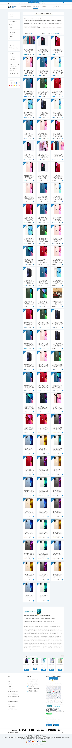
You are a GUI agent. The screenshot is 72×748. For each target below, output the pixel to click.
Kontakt (43, 3)
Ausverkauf (27, 3)
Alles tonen (35, 8)
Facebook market (13, 71)
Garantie (35, 3)
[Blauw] (16, 83)
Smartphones (23, 6)
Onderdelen (44, 6)
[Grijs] (11, 83)
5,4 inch (11, 34)
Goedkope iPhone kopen (12, 704)
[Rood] (9, 85)
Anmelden (55, 3)
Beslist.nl (12, 75)
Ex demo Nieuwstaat (14, 47)
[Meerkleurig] (11, 85)
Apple (11, 16)
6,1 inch (11, 36)
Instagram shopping (14, 73)
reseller (21, 3)
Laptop (33, 6)
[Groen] (19, 83)
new (24, 3)
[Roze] (19, 85)
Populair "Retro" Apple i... (36, 664)
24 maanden (12, 59)
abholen (9, 699)
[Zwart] (14, 83)
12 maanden (12, 57)
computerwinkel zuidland (12, 709)
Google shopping (13, 66)
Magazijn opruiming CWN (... (28, 664)
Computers (38, 6)
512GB (11, 27)
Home (18, 3)
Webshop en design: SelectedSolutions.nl (36, 744)
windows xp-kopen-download (13, 694)
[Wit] (9, 83)
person (52, 3)
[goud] (14, 85)
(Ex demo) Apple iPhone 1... (44, 664)
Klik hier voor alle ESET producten (48, 621)
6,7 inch (11, 38)
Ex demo (12, 45)
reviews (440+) (39, 3)
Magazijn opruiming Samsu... (53, 664)
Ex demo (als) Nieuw (14, 48)
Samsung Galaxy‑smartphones (13, 696)
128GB (11, 24)
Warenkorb (61, 3)
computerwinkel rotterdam (13, 691)
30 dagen (12, 56)
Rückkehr (31, 3)
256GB (11, 25)
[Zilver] (16, 85)
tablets (29, 6)
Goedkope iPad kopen (11, 706)
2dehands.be (12, 70)
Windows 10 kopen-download (13, 701)
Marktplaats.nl (13, 68)
